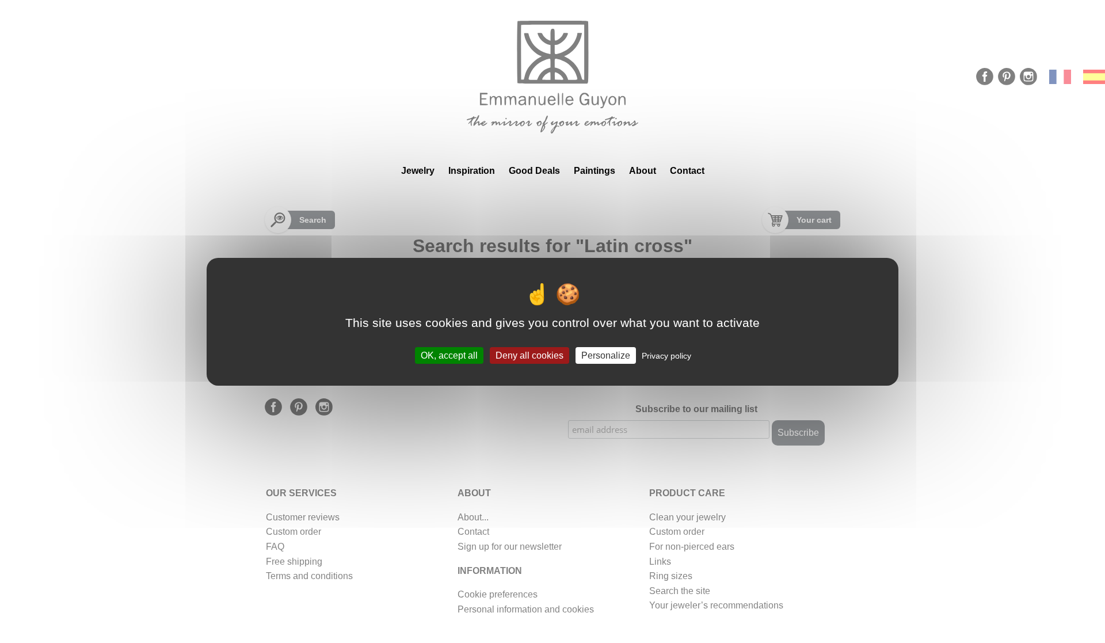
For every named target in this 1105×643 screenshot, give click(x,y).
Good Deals (534, 171)
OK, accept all (449, 355)
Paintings (594, 171)
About (642, 171)
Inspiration (471, 171)
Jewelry (418, 171)
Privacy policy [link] (666, 355)
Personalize (605, 355)
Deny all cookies (529, 355)
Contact (687, 171)
